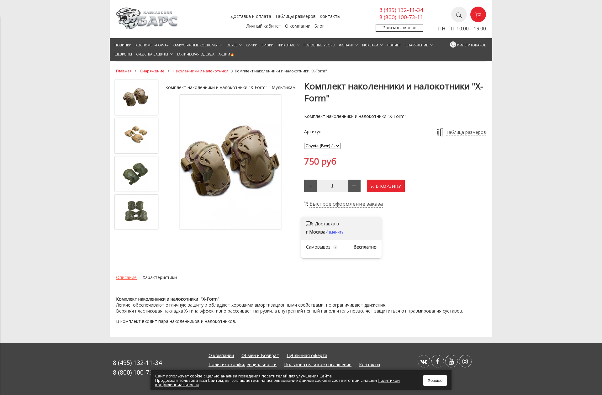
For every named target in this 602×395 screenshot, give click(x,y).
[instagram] (465, 361)
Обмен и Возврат (260, 355)
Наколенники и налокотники (200, 71)
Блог (319, 26)
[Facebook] (437, 361)
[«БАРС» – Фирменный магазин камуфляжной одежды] (147, 28)
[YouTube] (451, 361)
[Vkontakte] (424, 361)
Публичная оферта (307, 355)
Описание (126, 277)
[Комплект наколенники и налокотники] (230, 162)
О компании (297, 26)
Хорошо (435, 380)
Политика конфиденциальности (243, 364)
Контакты (330, 16)
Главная (124, 71)
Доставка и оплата (250, 16)
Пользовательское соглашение (317, 364)
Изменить (334, 232)
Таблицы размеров (295, 16)
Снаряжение (152, 71)
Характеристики (160, 277)
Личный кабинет (263, 26)
